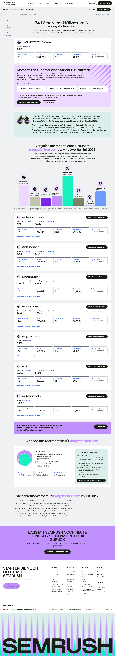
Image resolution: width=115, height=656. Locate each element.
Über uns (84, 572)
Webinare (99, 589)
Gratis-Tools (70, 591)
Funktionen (54, 574)
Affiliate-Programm (56, 591)
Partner (84, 581)
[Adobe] (5, 609)
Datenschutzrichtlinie (57, 609)
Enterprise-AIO (71, 576)
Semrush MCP (71, 572)
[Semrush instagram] (5, 606)
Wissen (99, 572)
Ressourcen (57, 3)
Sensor (69, 594)
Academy (99, 574)
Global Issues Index (87, 586)
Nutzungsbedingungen (75, 609)
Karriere (84, 579)
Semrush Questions (87, 574)
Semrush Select (86, 584)
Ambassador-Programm (103, 592)
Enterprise (68, 3)
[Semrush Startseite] (9, 3)
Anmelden (92, 3)
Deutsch (108, 609)
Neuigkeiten (85, 576)
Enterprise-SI (70, 579)
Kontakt (84, 593)
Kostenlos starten (105, 3)
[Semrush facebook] (11, 606)
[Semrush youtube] (9, 606)
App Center (70, 586)
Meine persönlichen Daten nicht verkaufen (88, 590)
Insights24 (69, 581)
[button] (90, 9)
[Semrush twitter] (13, 606)
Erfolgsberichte (55, 586)
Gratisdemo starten (11, 586)
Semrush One (55, 572)
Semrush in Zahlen (56, 589)
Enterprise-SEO (71, 574)
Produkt (30, 3)
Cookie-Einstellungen (92, 609)
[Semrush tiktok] (7, 606)
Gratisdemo (54, 581)
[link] (13, 9)
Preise (39, 3)
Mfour (68, 584)
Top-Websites (70, 589)
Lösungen (47, 3)
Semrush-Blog (101, 587)
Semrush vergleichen (57, 584)
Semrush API (100, 576)
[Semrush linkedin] (3, 606)
